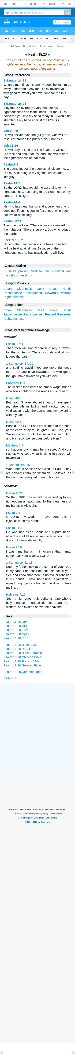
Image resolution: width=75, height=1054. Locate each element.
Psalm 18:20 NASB (16, 634)
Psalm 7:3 (13, 512)
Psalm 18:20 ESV (15, 630)
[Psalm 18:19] (4, 480)
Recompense (12, 293)
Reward (50, 293)
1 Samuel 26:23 (14, 103)
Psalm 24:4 (11, 202)
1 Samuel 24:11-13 (19, 562)
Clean (7, 288)
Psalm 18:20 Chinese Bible (22, 657)
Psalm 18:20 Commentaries (22, 672)
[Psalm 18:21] (70, 480)
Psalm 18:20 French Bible (21, 661)
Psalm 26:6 (14, 547)
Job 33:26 (10, 145)
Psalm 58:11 (12, 221)
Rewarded (64, 293)
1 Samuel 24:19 (14, 80)
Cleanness (24, 288)
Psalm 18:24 (12, 183)
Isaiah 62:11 (14, 422)
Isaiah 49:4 (13, 398)
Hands (67, 288)
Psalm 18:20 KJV (15, 638)
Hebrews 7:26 (15, 594)
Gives (53, 288)
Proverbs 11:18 (16, 383)
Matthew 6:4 (14, 445)
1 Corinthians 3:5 (18, 465)
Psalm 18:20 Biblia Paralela (22, 653)
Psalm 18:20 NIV (15, 621)
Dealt (40, 288)
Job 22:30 (10, 131)
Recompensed (33, 293)
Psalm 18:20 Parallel (17, 649)
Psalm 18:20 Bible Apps (20, 645)
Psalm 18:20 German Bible (22, 665)
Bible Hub (10, 678)
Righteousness (13, 297)
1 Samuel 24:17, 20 (19, 363)
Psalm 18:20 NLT (15, 626)
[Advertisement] (37, 709)
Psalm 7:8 (10, 164)
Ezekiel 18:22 (13, 240)
